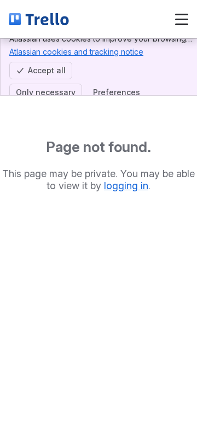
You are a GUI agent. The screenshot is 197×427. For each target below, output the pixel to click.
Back (107, 18)
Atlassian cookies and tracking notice (76, 51)
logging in (126, 185)
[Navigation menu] (181, 19)
